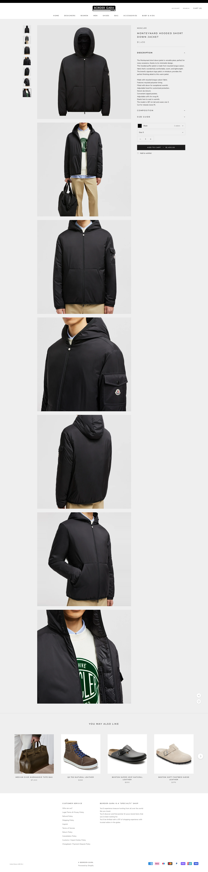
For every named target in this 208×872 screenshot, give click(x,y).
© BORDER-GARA (85, 862)
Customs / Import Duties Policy (74, 840)
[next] (200, 756)
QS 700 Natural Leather (81, 777)
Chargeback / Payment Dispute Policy (76, 844)
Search (186, 8)
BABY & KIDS (148, 15)
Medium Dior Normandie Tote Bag (34, 777)
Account (176, 8)
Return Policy (67, 832)
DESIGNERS (69, 15)
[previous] (7, 756)
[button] (161, 53)
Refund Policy (67, 816)
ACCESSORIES (130, 15)
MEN (95, 15)
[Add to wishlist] (199, 701)
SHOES (106, 15)
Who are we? (67, 808)
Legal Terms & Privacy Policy (73, 812)
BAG (116, 15)
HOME (56, 15)
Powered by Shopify (86, 865)
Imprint (65, 824)
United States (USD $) (16, 864)
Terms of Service (68, 828)
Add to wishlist (146, 153)
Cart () (197, 8)
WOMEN (84, 15)
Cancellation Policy (69, 836)
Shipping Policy (68, 820)
